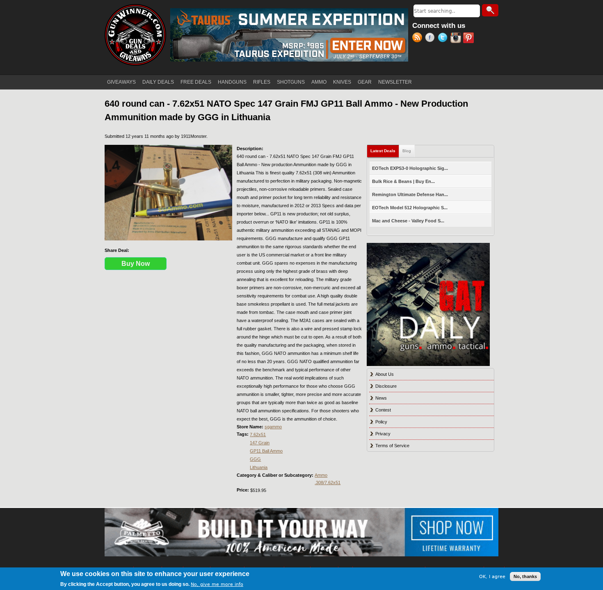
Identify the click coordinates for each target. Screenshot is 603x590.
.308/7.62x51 (327, 482)
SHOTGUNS (291, 82)
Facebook (431, 38)
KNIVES (342, 82)
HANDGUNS (232, 82)
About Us (384, 374)
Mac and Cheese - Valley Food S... (408, 220)
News (381, 398)
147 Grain (260, 442)
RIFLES (261, 82)
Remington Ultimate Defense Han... (410, 194)
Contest (383, 409)
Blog (406, 151)
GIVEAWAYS (121, 82)
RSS (418, 38)
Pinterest (469, 38)
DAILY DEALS (158, 82)
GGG (255, 459)
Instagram (456, 38)
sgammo (273, 426)
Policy (381, 421)
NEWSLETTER (395, 82)
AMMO (319, 82)
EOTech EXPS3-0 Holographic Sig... (410, 168)
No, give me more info (217, 584)
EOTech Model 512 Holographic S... (410, 207)
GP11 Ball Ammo (266, 450)
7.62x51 (258, 434)
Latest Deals (384, 151)
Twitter (444, 38)
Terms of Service (392, 445)
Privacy (383, 433)
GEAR (365, 82)
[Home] (135, 35)
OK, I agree (492, 576)
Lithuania (258, 467)
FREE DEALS (195, 82)
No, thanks (525, 576)
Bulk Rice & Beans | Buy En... (403, 181)
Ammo (321, 475)
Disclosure (386, 386)
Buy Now (135, 263)
